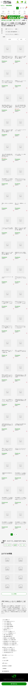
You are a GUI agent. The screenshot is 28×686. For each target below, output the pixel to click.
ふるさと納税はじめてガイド (9, 621)
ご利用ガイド (4, 657)
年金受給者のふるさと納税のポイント (11, 644)
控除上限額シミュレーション (7, 655)
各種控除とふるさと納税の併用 (10, 639)
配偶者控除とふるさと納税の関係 (10, 643)
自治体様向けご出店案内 (7, 665)
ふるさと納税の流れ (7, 623)
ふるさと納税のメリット (8, 628)
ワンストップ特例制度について (10, 633)
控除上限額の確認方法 (8, 636)
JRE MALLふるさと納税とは (9, 649)
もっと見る (14, 593)
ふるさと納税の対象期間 (8, 626)
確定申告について (7, 629)
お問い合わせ (4, 663)
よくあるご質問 (5, 660)
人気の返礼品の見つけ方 (8, 652)
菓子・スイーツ (16, 20)
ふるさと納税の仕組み (8, 624)
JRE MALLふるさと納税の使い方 (10, 650)
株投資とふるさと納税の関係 (9, 638)
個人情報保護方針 (5, 671)
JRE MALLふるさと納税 (6, 20)
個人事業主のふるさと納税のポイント (11, 641)
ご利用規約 (4, 668)
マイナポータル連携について (9, 631)
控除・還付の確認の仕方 (8, 634)
